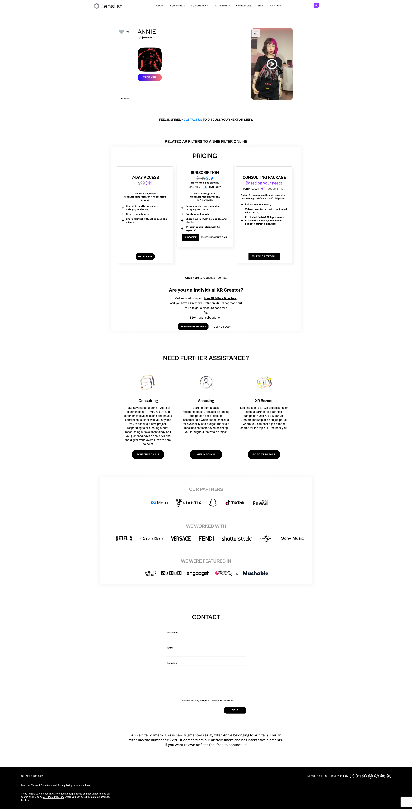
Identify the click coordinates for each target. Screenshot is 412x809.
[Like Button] (121, 31)
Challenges (243, 5)
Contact (275, 5)
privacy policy (339, 776)
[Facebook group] (389, 776)
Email (170, 647)
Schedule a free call (214, 237)
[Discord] (382, 776)
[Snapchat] (364, 776)
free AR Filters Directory (220, 298)
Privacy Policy (65, 785)
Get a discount (223, 327)
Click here (192, 277)
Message (172, 663)
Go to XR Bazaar (264, 454)
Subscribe (190, 237)
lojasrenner (146, 37)
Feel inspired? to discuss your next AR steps (206, 120)
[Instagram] (358, 776)
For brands (177, 5)
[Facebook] (352, 776)
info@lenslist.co (317, 776)
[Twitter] (370, 776)
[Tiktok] (376, 776)
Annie (147, 32)
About (160, 5)
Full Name (172, 632)
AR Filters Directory (53, 796)
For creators (200, 5)
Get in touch (206, 454)
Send (235, 710)
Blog (261, 5)
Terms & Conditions (41, 785)
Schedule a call (148, 454)
